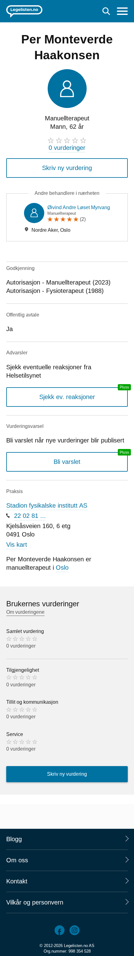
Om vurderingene (25, 612)
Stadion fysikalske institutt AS (46, 505)
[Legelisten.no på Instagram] (74, 930)
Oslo (62, 567)
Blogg (14, 839)
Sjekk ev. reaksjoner (67, 396)
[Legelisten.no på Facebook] (59, 930)
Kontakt (16, 881)
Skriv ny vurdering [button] (67, 167)
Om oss (17, 860)
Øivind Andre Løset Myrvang (78, 207)
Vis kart (16, 544)
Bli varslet (67, 461)
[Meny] (122, 12)
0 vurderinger (67, 147)
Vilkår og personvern (34, 902)
